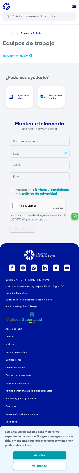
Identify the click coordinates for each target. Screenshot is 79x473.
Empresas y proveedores (18, 375)
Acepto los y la (42, 191)
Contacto (11, 406)
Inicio (11, 33)
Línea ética (11, 422)
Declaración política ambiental (22, 414)
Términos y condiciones (17, 383)
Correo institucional (16, 368)
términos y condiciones (51, 190)
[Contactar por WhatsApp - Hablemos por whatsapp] (74, 216)
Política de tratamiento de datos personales (29, 391)
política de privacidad (39, 193)
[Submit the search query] (8, 16)
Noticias (10, 344)
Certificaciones (13, 360)
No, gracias (39, 465)
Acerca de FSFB (14, 329)
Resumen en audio (15, 55)
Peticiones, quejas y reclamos (21, 399)
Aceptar (39, 455)
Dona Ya (10, 337)
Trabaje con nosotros (16, 352)
